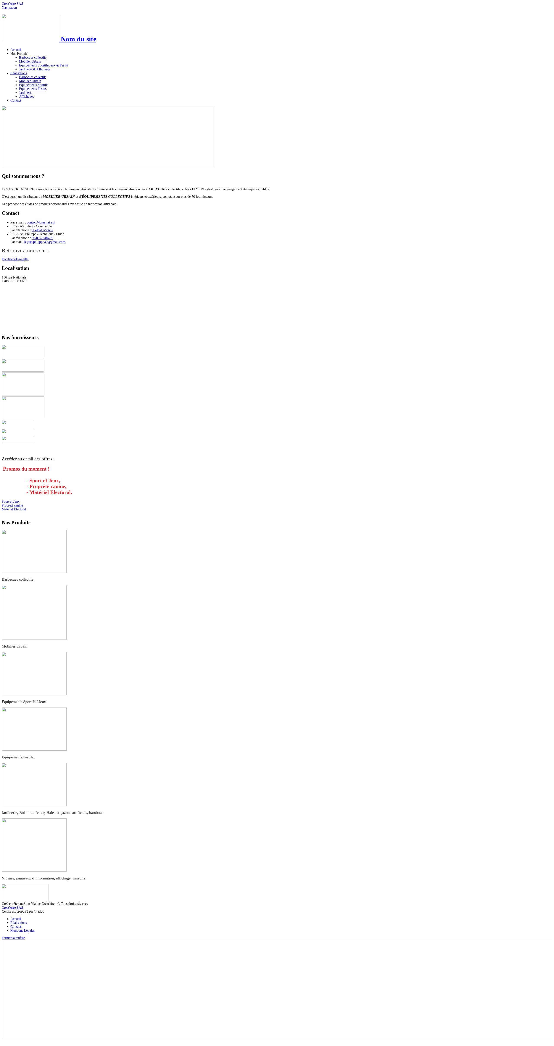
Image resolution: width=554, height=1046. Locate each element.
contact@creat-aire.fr (41, 222)
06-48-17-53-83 (42, 230)
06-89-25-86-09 (42, 238)
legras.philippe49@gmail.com (44, 242)
